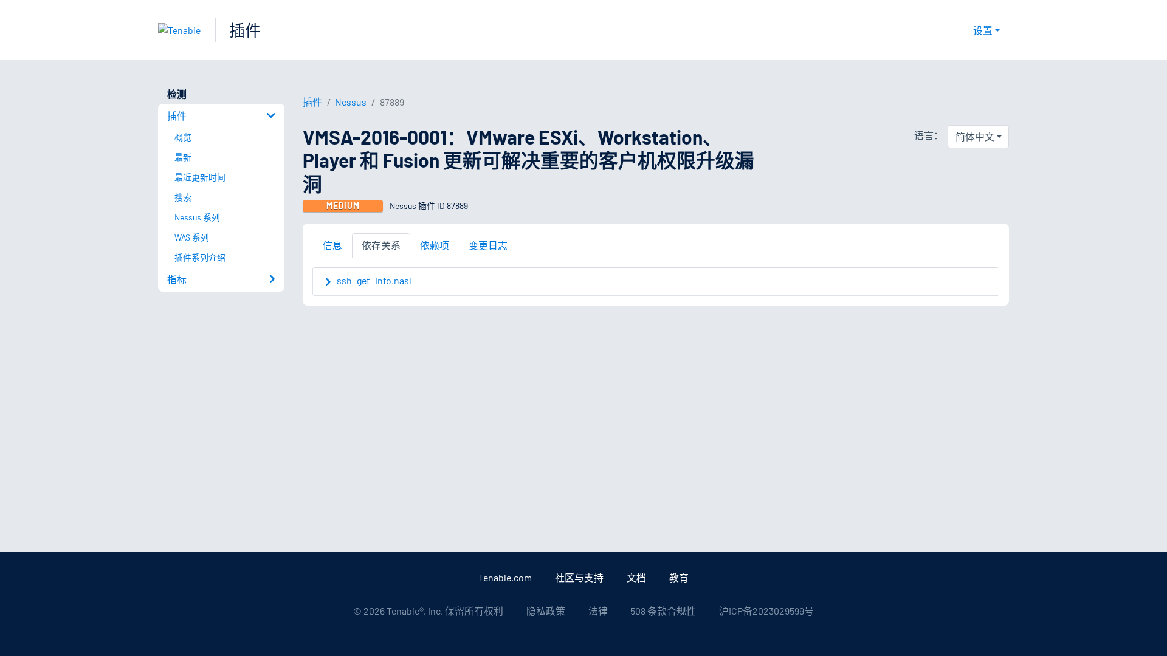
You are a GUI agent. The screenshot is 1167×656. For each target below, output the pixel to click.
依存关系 (381, 245)
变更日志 (488, 245)
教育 (679, 577)
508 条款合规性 (663, 611)
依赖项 (434, 245)
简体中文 (974, 136)
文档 (636, 577)
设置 (983, 30)
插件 (245, 30)
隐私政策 (545, 611)
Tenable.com (505, 577)
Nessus (351, 102)
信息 (332, 245)
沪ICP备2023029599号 (766, 611)
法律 (598, 611)
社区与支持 (579, 577)
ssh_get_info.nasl (374, 280)
